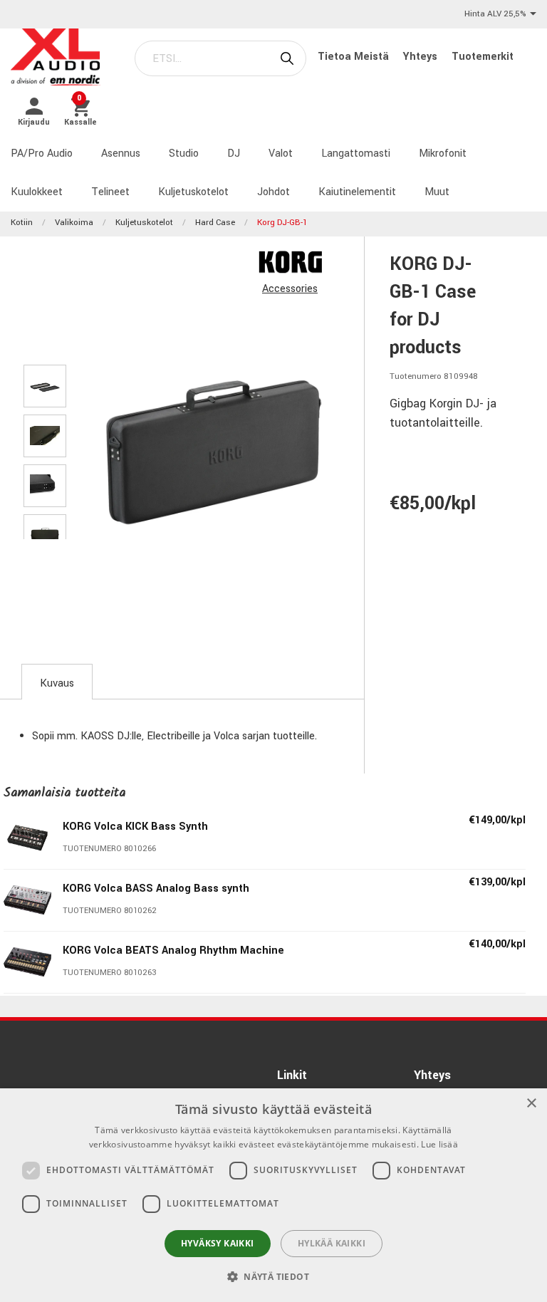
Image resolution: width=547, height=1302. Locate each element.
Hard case (215, 222)
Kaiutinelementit (357, 191)
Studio (184, 153)
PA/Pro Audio (42, 153)
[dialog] (273, 1195)
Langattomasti (355, 153)
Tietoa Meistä (355, 56)
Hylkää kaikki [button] (331, 1243)
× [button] (531, 1103)
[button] (273, 1276)
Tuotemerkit (483, 56)
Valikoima (74, 222)
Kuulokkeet (37, 191)
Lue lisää (439, 1144)
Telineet (110, 191)
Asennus (120, 153)
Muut (436, 191)
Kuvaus (57, 683)
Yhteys (421, 56)
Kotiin (22, 222)
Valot (281, 153)
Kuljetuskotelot (193, 191)
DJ (233, 153)
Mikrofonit (443, 153)
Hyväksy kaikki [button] (217, 1243)
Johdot (273, 191)
